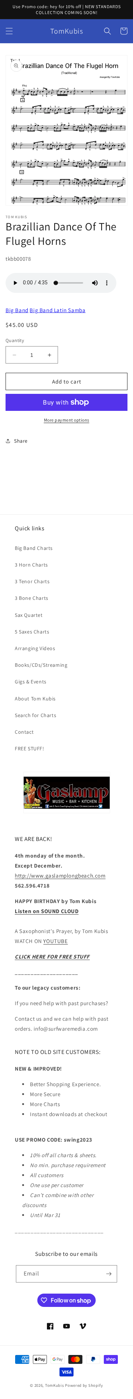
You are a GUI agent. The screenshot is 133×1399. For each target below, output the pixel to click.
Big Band (17, 310)
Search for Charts (35, 715)
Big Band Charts (34, 548)
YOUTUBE (55, 941)
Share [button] (21, 440)
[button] (9, 31)
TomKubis (54, 1385)
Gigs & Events (31, 681)
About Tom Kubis (35, 698)
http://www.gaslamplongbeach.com (60, 875)
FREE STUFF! (29, 748)
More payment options (66, 420)
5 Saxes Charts (32, 631)
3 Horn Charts (31, 564)
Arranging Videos (35, 648)
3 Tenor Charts (32, 581)
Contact (24, 732)
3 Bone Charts (31, 598)
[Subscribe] (108, 1274)
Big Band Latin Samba (57, 310)
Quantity (15, 340)
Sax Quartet (29, 615)
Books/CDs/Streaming (41, 665)
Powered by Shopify (84, 1385)
